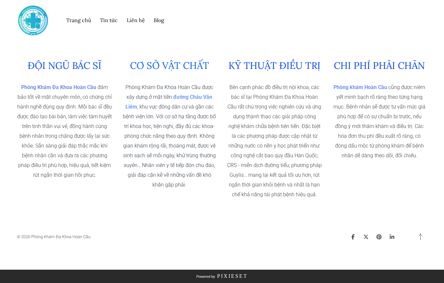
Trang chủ (78, 20)
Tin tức (109, 20)
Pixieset (232, 276)
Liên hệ (136, 20)
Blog (159, 20)
